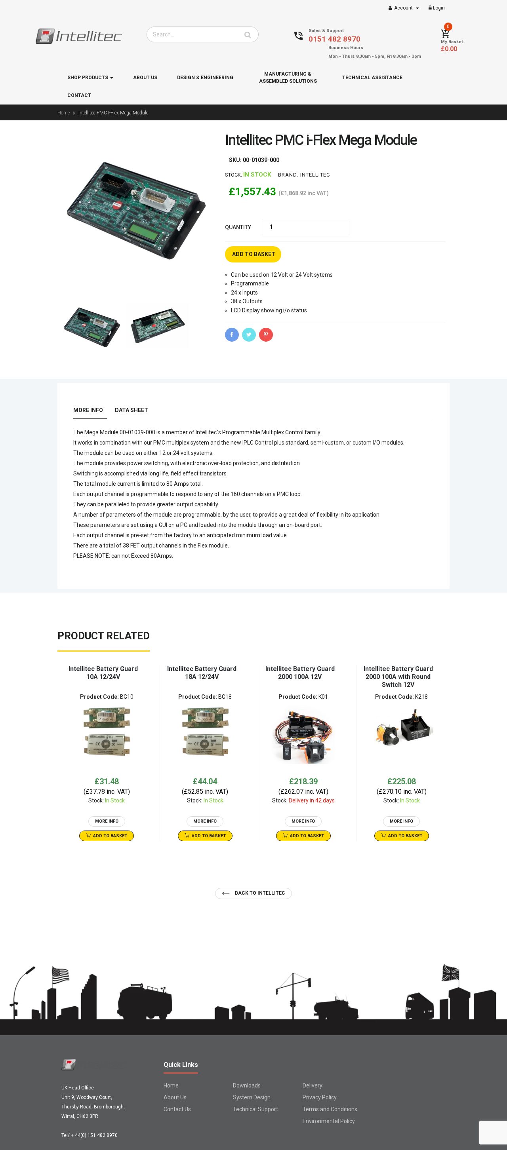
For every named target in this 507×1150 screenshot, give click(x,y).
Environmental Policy (329, 1121)
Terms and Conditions (330, 1109)
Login (438, 8)
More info (88, 410)
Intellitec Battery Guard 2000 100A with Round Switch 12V (398, 676)
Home (171, 1085)
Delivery (312, 1085)
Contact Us (177, 1109)
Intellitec (315, 175)
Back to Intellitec (259, 893)
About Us (175, 1097)
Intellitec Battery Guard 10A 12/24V (103, 672)
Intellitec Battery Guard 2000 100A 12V (300, 672)
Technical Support (255, 1109)
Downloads (247, 1085)
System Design (252, 1097)
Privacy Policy (320, 1097)
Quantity (238, 227)
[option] (106, 753)
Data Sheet (131, 410)
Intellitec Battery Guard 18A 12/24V (201, 672)
